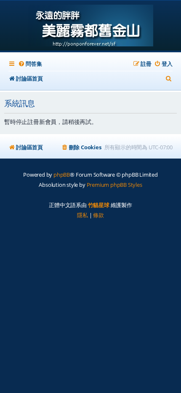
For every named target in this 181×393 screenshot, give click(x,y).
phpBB (61, 174)
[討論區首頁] (90, 26)
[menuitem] (30, 64)
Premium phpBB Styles (114, 184)
